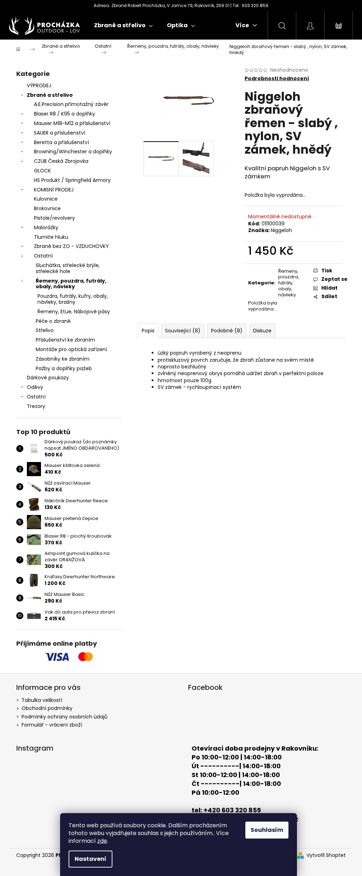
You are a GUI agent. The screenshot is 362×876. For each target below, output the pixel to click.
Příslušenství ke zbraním (65, 339)
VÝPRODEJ (39, 85)
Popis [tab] (148, 330)
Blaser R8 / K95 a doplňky (64, 113)
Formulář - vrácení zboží (52, 724)
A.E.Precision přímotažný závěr (71, 104)
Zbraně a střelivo (50, 95)
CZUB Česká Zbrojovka (61, 161)
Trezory (36, 406)
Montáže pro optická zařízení (71, 349)
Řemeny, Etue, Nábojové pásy (73, 311)
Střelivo (45, 330)
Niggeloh (281, 230)
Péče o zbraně (53, 321)
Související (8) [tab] (182, 330)
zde (102, 841)
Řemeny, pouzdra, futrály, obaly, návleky (71, 283)
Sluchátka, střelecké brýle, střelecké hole (68, 268)
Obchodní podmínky (47, 708)
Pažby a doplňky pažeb (64, 368)
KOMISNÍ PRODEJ (54, 189)
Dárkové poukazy (48, 377)
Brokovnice (47, 208)
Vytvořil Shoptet (326, 855)
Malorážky (46, 227)
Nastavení (90, 859)
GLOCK (42, 170)
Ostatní (43, 255)
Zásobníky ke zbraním (62, 358)
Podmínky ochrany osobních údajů (64, 716)
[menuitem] (123, 25)
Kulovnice (46, 198)
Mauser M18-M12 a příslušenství (72, 123)
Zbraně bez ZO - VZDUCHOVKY (71, 246)
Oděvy (35, 387)
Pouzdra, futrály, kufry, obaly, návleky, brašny (72, 299)
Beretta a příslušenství (61, 142)
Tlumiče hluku (51, 237)
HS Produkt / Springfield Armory (72, 180)
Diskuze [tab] (262, 330)
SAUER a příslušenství (59, 132)
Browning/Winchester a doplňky (73, 151)
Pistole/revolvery (54, 217)
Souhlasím (267, 830)
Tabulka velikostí (42, 700)
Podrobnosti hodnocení (277, 78)
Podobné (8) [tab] (227, 330)
